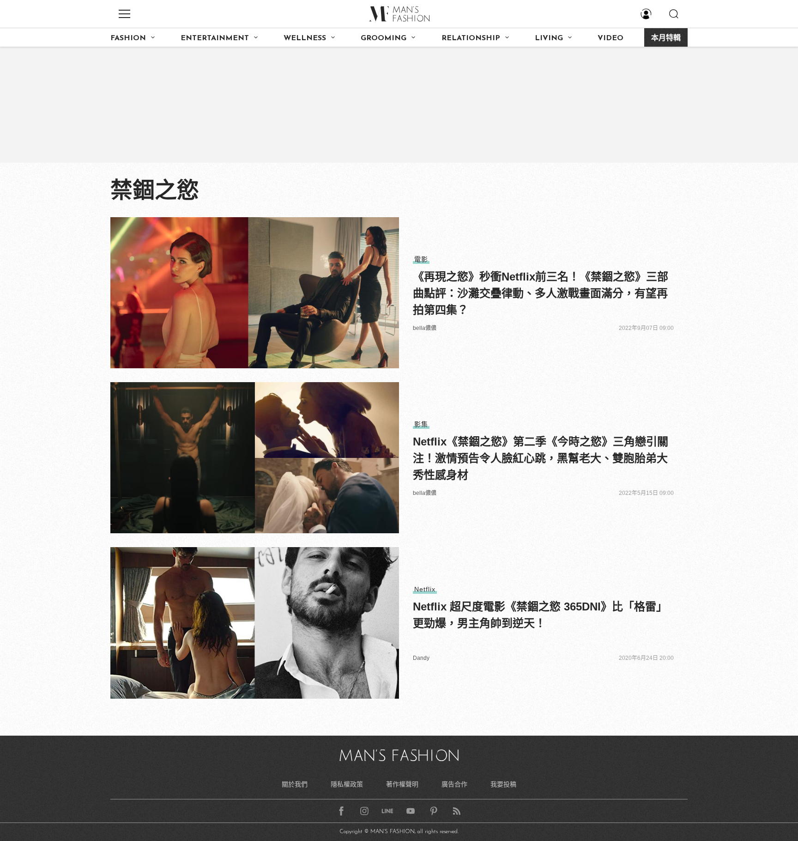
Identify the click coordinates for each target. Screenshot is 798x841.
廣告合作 (454, 784)
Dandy (421, 658)
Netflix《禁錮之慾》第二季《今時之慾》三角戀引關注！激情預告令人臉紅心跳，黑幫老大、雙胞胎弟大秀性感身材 (540, 458)
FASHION (128, 38)
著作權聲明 (402, 784)
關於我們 (295, 784)
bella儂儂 (424, 328)
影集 (421, 424)
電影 (421, 259)
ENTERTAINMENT (215, 38)
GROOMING (383, 38)
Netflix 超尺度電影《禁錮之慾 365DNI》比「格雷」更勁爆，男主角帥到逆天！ (540, 614)
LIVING (549, 38)
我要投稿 (503, 784)
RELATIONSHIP (470, 38)
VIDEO (610, 38)
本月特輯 (666, 38)
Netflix (424, 589)
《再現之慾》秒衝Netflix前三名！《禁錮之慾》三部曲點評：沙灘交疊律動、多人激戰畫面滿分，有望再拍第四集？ (540, 293)
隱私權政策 (347, 784)
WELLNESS (305, 38)
